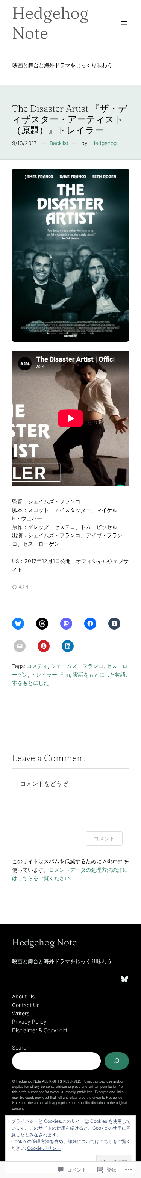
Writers (20, 1013)
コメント (104, 838)
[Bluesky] (124, 978)
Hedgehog (104, 143)
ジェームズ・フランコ (77, 666)
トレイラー (44, 674)
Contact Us (25, 1005)
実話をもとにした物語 (99, 674)
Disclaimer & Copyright (39, 1030)
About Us (23, 996)
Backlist (59, 143)
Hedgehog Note (50, 23)
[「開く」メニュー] (124, 22)
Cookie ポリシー (44, 1148)
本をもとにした (30, 683)
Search (20, 1047)
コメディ (37, 666)
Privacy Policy (29, 1021)
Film (65, 674)
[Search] (117, 1061)
